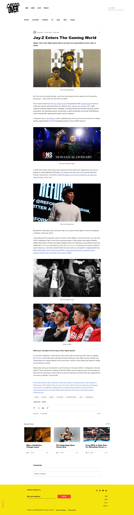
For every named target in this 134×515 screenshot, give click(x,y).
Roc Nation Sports (71, 397)
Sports (58, 20)
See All (108, 424)
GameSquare (89, 397)
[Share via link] (47, 408)
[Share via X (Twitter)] (38, 408)
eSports (51, 397)
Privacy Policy (72, 510)
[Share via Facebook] (34, 408)
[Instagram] (100, 491)
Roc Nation (60, 397)
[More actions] (100, 32)
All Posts (26, 20)
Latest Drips (35, 20)
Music (65, 20)
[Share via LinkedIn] (43, 408)
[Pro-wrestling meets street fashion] (96, 434)
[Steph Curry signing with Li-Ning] (67, 434)
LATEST (106, 503)
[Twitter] (103, 491)
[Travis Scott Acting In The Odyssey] (37, 434)
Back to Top (3, 504)
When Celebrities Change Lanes (34, 446)
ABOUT (106, 499)
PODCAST (105, 506)
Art (52, 20)
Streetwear (45, 20)
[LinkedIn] (106, 491)
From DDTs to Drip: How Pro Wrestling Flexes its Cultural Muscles (96, 446)
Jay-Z (80, 397)
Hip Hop (44, 397)
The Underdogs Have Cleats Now (65, 446)
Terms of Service (61, 510)
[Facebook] (97, 491)
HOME (106, 496)
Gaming (72, 20)
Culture (36, 397)
